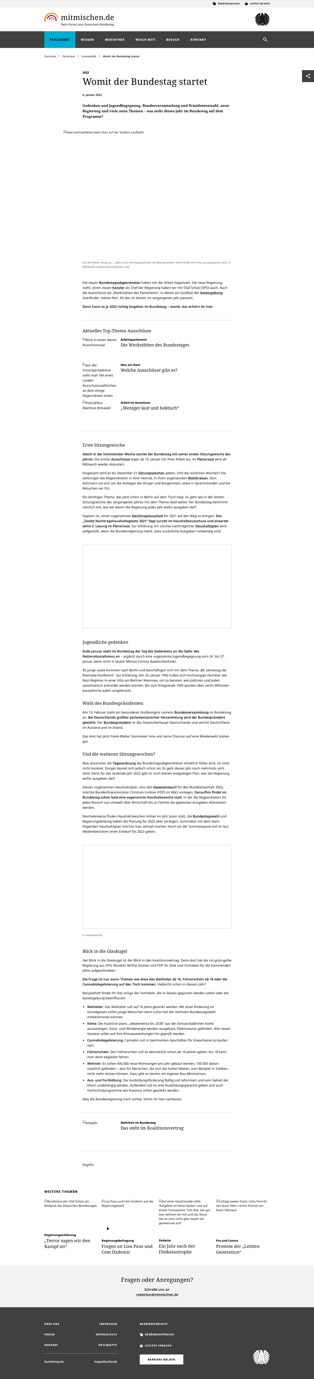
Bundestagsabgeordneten (119, 282)
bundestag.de (54, 1361)
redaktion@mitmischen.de (157, 1294)
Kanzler (118, 287)
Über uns (51, 1324)
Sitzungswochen (151, 473)
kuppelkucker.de (105, 1361)
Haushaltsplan (207, 526)
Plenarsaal (205, 459)
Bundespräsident (117, 722)
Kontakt (51, 1345)
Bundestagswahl (206, 816)
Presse (49, 1334)
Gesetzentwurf (165, 787)
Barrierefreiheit (154, 1324)
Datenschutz (106, 1334)
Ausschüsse (120, 459)
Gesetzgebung (211, 293)
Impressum (108, 1324)
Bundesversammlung (191, 712)
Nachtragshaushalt (147, 516)
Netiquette (107, 1345)
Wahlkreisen (198, 478)
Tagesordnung (124, 763)
